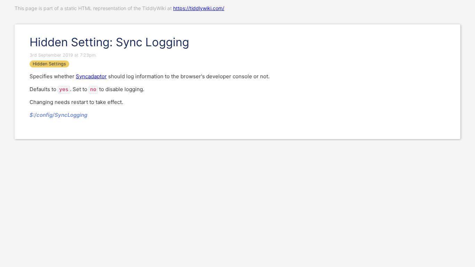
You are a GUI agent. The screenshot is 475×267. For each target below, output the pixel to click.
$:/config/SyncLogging (58, 115)
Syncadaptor (91, 76)
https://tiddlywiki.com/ (198, 8)
